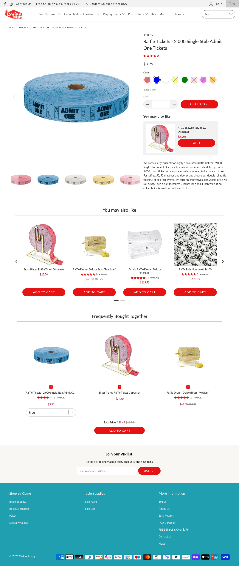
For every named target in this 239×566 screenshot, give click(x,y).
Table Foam (90, 501)
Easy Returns (166, 515)
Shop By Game (48, 14)
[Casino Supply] (13, 14)
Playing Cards (112, 14)
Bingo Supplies (17, 501)
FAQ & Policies (167, 522)
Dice (154, 14)
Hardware (90, 14)
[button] (151, 56)
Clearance (179, 14)
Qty (145, 96)
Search (163, 501)
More (163, 14)
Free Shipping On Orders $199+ (58, 3)
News (162, 543)
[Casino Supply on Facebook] (5, 3)
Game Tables (72, 14)
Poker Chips (136, 14)
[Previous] (14, 97)
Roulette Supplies (19, 508)
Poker (12, 515)
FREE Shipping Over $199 (174, 529)
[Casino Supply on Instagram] (11, 3)
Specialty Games (18, 522)
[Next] (136, 97)
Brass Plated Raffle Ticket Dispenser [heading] (192, 130)
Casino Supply (27, 556)
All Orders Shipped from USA (106, 3)
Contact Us (24, 3)
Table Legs (89, 508)
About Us (164, 508)
